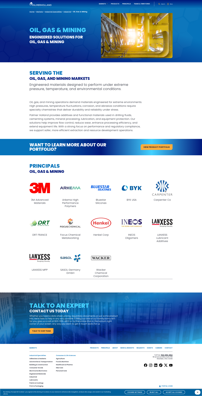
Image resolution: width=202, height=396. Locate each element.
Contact (169, 348)
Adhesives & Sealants (37, 359)
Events (150, 348)
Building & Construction (38, 365)
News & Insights (127, 348)
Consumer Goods (36, 368)
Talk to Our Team (41, 331)
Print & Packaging (36, 386)
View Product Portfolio (156, 147)
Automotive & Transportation (41, 362)
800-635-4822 (167, 355)
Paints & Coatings (36, 383)
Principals (126, 4)
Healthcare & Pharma (64, 365)
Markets (39, 12)
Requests (140, 348)
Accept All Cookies (174, 392)
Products (115, 4)
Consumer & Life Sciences (66, 355)
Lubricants (33, 380)
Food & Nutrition (62, 362)
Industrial (67, 12)
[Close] (197, 392)
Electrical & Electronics (38, 371)
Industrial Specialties (53, 12)
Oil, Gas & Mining (80, 12)
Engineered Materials (37, 374)
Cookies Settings (134, 392)
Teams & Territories (142, 4)
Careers (158, 348)
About (115, 348)
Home (31, 12)
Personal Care (61, 371)
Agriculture (60, 359)
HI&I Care (59, 368)
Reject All (154, 392)
